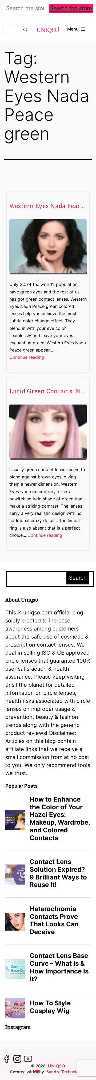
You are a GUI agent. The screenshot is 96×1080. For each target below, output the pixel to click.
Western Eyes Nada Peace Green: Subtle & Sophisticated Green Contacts (48, 206)
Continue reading (26, 357)
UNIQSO (56, 1065)
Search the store (71, 8)
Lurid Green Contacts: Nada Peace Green (48, 391)
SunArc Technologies (66, 1071)
